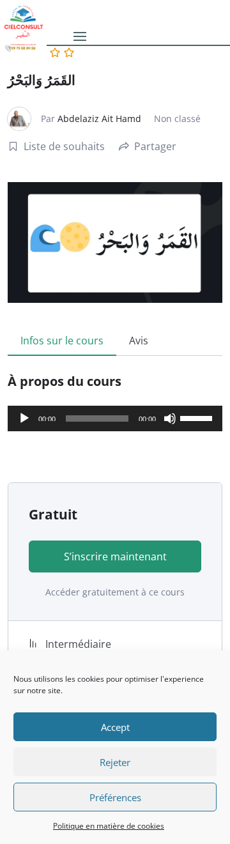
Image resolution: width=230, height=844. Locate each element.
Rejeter (115, 762)
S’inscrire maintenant (115, 556)
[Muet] (170, 418)
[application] (115, 418)
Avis (138, 341)
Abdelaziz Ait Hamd (99, 118)
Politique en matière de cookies (108, 825)
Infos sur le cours (61, 341)
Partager (155, 146)
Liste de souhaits (64, 146)
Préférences (115, 797)
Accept (115, 727)
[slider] (198, 417)
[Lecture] (24, 418)
